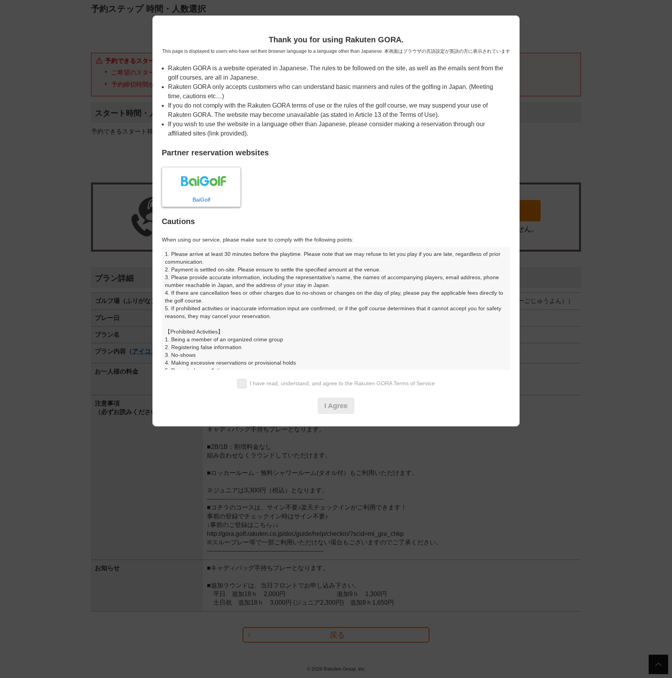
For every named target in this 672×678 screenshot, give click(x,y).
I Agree (336, 406)
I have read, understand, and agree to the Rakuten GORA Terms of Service (342, 383)
